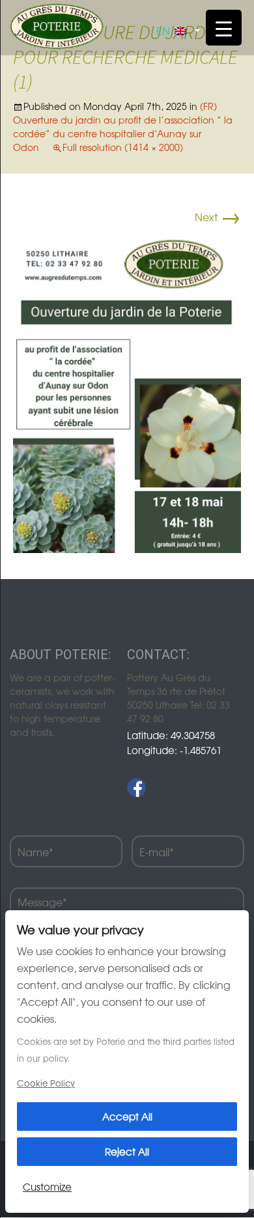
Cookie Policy (46, 1083)
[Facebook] (136, 787)
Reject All (127, 1151)
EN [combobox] (163, 30)
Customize (47, 1186)
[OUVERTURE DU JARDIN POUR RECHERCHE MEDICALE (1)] (127, 390)
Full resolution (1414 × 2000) (123, 147)
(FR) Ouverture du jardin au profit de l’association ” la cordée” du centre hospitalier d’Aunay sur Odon (123, 127)
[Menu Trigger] (224, 28)
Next (218, 216)
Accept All (127, 1116)
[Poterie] (57, 25)
